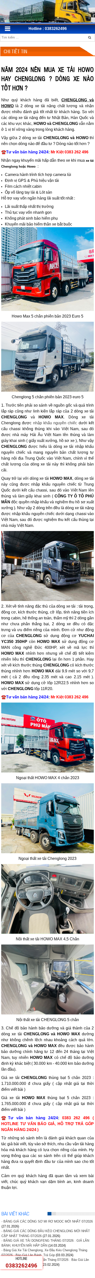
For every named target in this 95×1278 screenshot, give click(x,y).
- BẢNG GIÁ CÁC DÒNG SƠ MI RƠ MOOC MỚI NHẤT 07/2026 (47, 1221)
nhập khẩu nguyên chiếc (55, 423)
